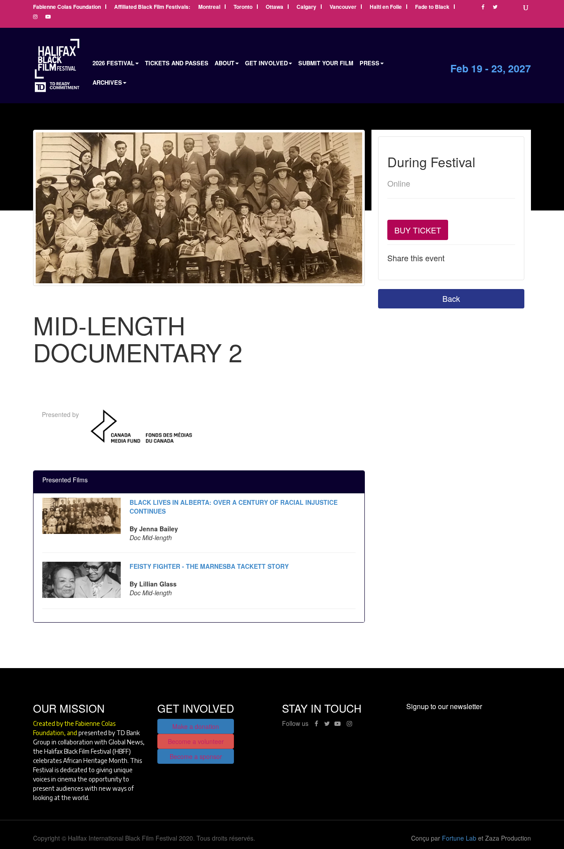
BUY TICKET (417, 230)
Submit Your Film (325, 63)
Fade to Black (432, 7)
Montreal (209, 7)
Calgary (306, 7)
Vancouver (343, 7)
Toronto (243, 7)
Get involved (266, 63)
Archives (107, 82)
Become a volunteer (196, 741)
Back (451, 298)
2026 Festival (113, 63)
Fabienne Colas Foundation (67, 7)
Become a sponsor (196, 756)
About (224, 63)
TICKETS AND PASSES (176, 63)
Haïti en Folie (386, 7)
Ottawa (274, 7)
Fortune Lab (459, 838)
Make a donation (195, 726)
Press (369, 63)
